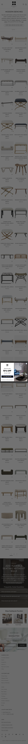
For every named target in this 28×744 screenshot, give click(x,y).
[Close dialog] (26, 363)
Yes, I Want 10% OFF (7, 376)
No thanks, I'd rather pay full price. (7, 379)
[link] (7, 365)
